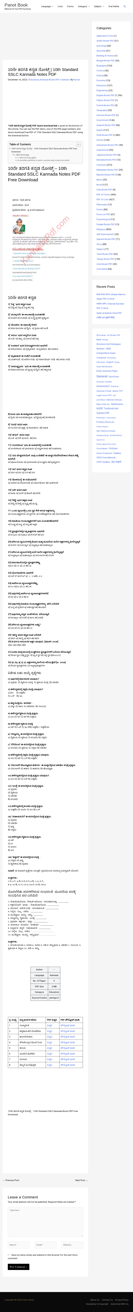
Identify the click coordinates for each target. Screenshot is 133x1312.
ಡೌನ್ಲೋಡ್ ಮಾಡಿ (68, 1025)
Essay (117, 362)
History (100, 140)
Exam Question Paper (107, 371)
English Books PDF (106, 95)
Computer (101, 357)
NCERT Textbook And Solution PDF (107, 410)
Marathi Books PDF (106, 174)
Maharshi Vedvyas (114, 400)
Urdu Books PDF (104, 264)
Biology (105, 340)
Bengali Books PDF (106, 60)
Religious (101, 229)
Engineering (102, 90)
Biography (101, 65)
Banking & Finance (105, 55)
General (65, 79)
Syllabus (117, 453)
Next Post (81, 1180)
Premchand (111, 418)
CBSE (108, 348)
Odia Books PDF (104, 189)
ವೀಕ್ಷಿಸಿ (49, 1025)
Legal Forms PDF (104, 395)
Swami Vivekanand (104, 453)
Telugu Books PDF (105, 259)
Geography (102, 110)
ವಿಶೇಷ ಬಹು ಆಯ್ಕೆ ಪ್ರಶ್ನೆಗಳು (27, 158)
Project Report (102, 426)
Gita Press (114, 376)
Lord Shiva (101, 400)
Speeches (101, 440)
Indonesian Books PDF (107, 145)
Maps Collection (103, 404)
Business (101, 348)
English (109, 362)
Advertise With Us (119, 1304)
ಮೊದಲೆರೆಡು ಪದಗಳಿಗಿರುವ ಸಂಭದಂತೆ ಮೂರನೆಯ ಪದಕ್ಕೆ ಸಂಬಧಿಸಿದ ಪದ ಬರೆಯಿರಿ (44, 160)
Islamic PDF (117, 391)
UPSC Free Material (106, 457)
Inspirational (103, 150)
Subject (97, 6)
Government (103, 120)
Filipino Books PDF (105, 100)
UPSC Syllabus (103, 462)
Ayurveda (101, 50)
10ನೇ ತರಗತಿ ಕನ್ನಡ (22, 155)
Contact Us (107, 1300)
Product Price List (105, 422)
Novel (99, 184)
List (114, 395)
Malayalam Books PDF (107, 169)
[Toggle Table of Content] (77, 145)
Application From (105, 35)
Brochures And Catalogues (109, 344)
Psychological (103, 219)
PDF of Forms (103, 194)
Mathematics (117, 404)
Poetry (100, 209)
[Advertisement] (45, 40)
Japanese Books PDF (107, 155)
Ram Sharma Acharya (106, 431)
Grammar (115, 386)
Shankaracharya (103, 435)
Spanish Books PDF (106, 239)
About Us (94, 1300)
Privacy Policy (121, 1300)
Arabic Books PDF (105, 40)
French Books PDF (105, 105)
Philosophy (102, 204)
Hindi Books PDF (104, 135)
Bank (99, 339)
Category (82, 6)
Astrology (101, 45)
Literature (101, 165)
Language (46, 6)
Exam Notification (104, 366)
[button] (124, 6)
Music (99, 179)
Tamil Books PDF (105, 254)
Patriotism (101, 418)
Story (99, 244)
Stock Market (102, 449)
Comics (100, 70)
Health (100, 130)
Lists (60, 6)
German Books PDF (106, 115)
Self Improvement (105, 234)
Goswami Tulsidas (104, 382)
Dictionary (111, 358)
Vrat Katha (113, 6)
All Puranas (101, 335)
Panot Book (16, 4)
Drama (100, 75)
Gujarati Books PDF (106, 125)
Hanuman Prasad (104, 391)
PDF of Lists (103, 199)
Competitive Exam (106, 353)
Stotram (113, 448)
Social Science (116, 435)
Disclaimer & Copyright (97, 1304)
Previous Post (11, 1180)
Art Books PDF (113, 335)
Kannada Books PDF (49, 79)
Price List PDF (103, 214)
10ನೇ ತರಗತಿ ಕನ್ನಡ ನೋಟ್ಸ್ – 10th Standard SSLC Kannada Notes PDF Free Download (44, 150)
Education (34, 79)
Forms (70, 6)
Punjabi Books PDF (106, 224)
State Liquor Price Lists (106, 444)
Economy (101, 80)
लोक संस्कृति (116, 462)
